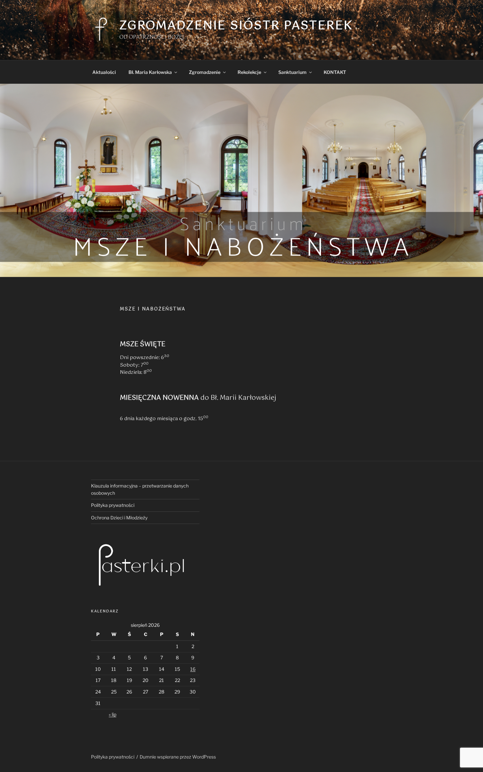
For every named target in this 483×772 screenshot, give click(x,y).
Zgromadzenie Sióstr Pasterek (236, 26)
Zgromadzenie (204, 72)
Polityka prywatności (112, 505)
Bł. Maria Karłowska (150, 72)
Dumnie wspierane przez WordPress (178, 757)
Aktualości (104, 72)
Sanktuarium (292, 72)
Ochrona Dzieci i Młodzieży (119, 517)
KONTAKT (335, 72)
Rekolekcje (249, 72)
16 (193, 669)
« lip (112, 714)
